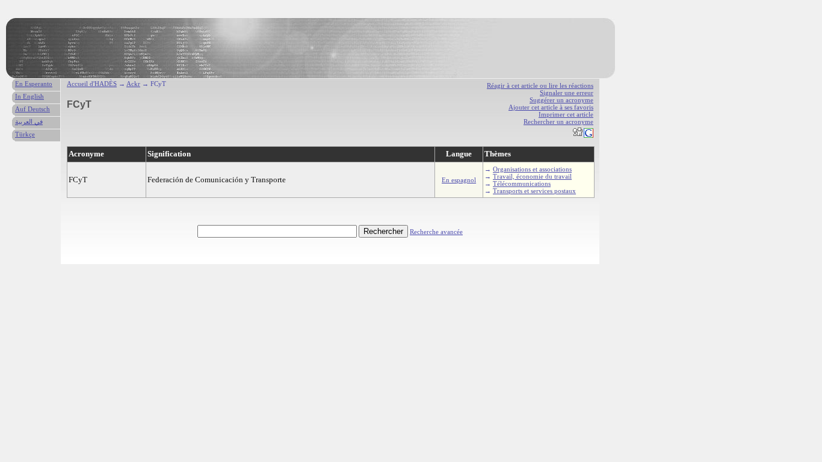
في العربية (29, 121)
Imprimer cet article (566, 114)
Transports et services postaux (534, 190)
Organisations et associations (532, 169)
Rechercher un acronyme (558, 121)
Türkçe (25, 134)
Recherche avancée (436, 231)
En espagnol (459, 179)
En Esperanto (33, 83)
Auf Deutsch (32, 108)
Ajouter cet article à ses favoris (550, 107)
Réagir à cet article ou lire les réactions (540, 85)
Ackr (133, 83)
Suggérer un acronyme (561, 99)
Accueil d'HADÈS (92, 83)
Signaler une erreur (566, 92)
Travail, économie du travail (532, 176)
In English (29, 96)
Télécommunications (522, 183)
